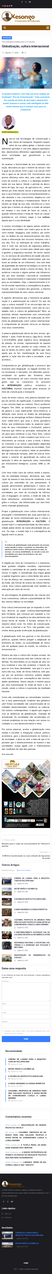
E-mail (26, 1013)
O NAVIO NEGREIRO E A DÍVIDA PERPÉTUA (30, 909)
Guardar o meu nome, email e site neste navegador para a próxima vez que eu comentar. (27, 1032)
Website (4, 1022)
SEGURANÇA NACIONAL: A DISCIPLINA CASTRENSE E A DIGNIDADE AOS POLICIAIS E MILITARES (32, 945)
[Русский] (12, 6)
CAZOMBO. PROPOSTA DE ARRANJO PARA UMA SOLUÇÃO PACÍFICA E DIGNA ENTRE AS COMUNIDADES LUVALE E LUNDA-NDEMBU (32, 922)
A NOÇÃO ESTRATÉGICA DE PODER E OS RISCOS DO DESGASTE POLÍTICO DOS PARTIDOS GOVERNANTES (26, 1155)
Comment (5, 981)
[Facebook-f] (22, 2)
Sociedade (7, 38)
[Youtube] (30, 2)
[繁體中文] (3, 6)
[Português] (9, 6)
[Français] (7, 6)
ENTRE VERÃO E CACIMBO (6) (25, 889)
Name (26, 1004)
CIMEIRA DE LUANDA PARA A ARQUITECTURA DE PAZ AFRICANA (27, 1060)
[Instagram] (26, 2)
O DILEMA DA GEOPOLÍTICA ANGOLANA (30, 899)
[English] (5, 6)
